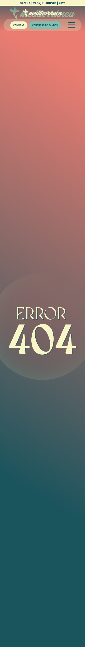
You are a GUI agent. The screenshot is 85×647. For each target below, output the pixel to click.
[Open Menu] (71, 24)
